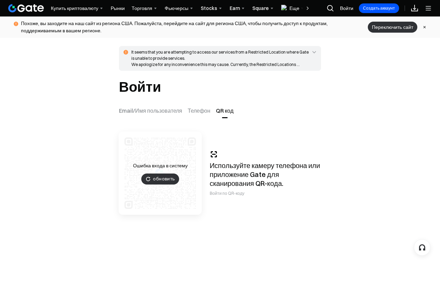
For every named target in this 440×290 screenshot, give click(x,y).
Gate (258, 174)
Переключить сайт (392, 27)
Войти (346, 8)
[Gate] (26, 8)
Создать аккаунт (379, 8)
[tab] (152, 110)
